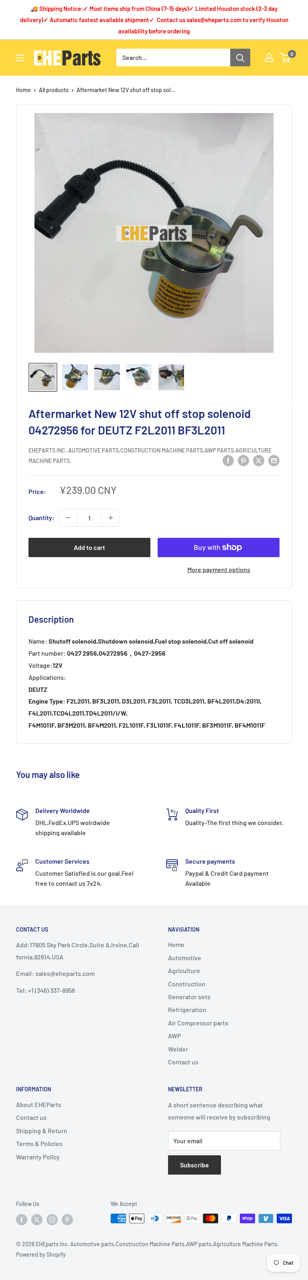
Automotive (184, 957)
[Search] (240, 57)
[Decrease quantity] (68, 517)
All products (54, 89)
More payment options (218, 569)
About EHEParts (38, 1104)
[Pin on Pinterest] (243, 460)
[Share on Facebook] (228, 460)
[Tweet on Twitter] (258, 460)
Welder (178, 1049)
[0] (285, 57)
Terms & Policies (39, 1143)
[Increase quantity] (110, 517)
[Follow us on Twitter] (37, 1219)
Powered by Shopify (41, 1254)
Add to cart (89, 547)
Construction (186, 984)
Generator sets (189, 996)
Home (23, 89)
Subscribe (194, 1165)
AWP (174, 1035)
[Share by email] (274, 460)
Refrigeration (187, 1009)
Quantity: (41, 517)
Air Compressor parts (198, 1023)
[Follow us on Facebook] (21, 1219)
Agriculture (184, 970)
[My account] (269, 57)
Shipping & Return (41, 1130)
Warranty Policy (38, 1157)
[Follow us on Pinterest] (67, 1219)
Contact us (183, 1062)
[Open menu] (20, 58)
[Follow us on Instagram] (52, 1219)
